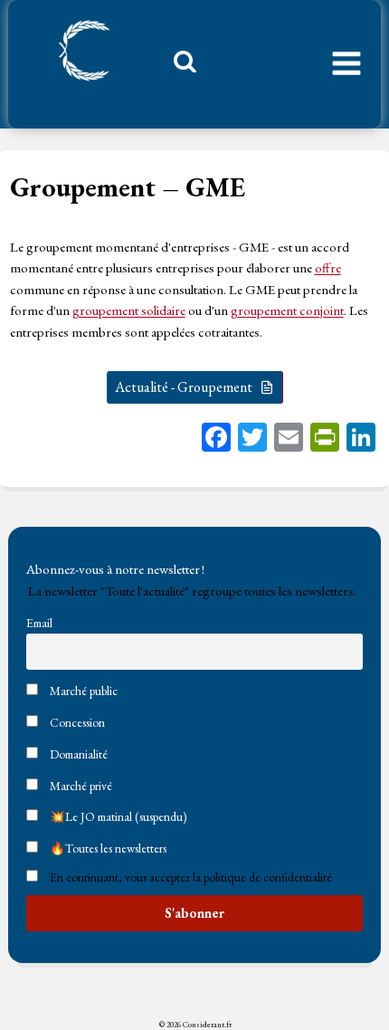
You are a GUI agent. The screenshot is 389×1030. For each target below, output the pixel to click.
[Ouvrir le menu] (346, 64)
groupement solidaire (128, 310)
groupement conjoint (287, 310)
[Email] (288, 439)
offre (328, 267)
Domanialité (77, 754)
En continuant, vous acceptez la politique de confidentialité (191, 877)
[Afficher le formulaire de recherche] (178, 66)
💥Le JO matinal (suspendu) (117, 816)
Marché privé (79, 785)
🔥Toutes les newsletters (106, 848)
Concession (76, 722)
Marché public (82, 690)
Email (39, 623)
